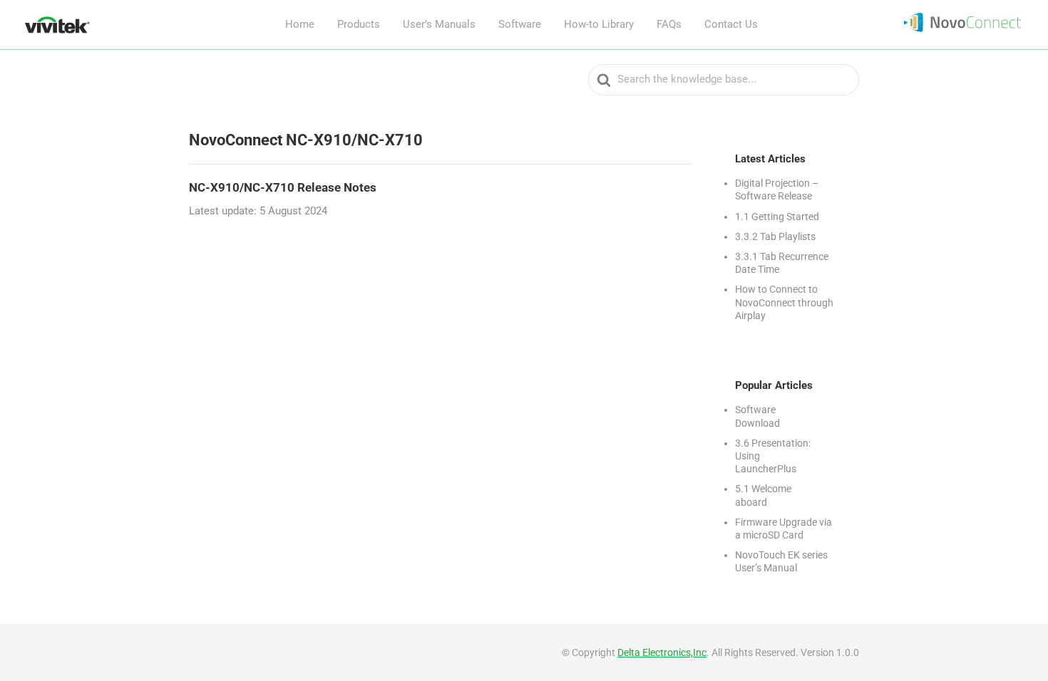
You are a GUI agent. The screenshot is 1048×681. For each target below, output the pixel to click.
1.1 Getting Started (777, 216)
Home (299, 24)
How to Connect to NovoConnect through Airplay (784, 302)
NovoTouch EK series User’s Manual (781, 561)
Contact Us (731, 24)
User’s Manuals (439, 24)
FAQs (669, 24)
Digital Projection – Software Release (776, 189)
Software (519, 24)
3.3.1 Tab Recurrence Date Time (781, 263)
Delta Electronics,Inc (662, 652)
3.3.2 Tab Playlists (775, 236)
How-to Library (599, 24)
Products (358, 24)
